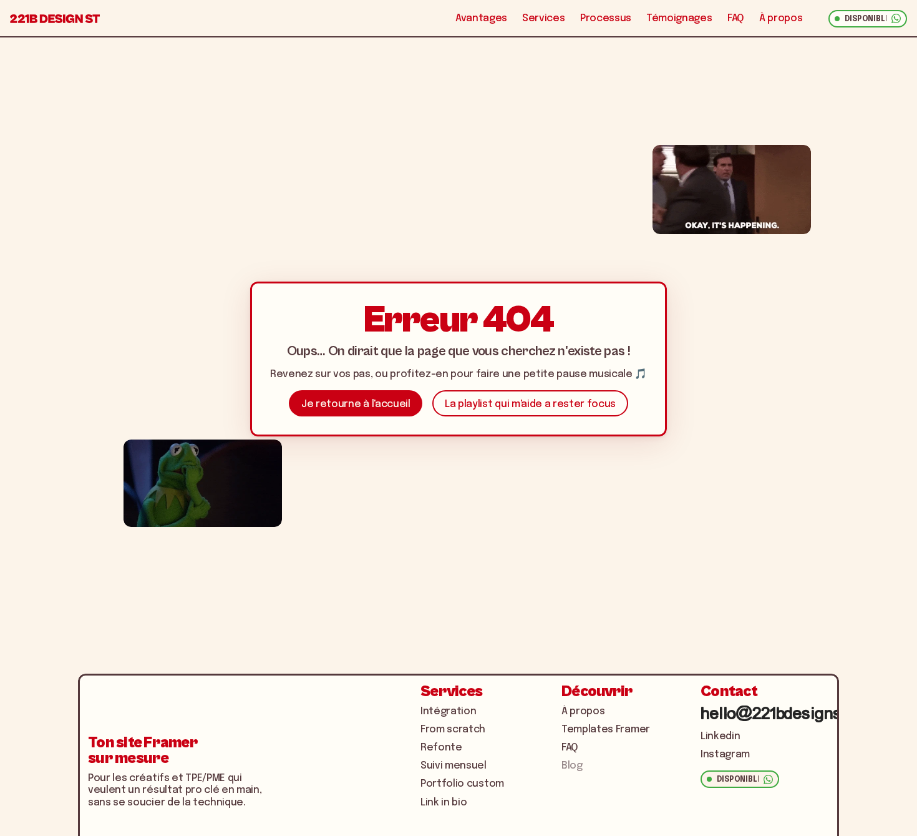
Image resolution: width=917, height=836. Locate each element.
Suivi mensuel (453, 765)
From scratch (452, 729)
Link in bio (443, 802)
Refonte (441, 747)
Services (543, 18)
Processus (605, 18)
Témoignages (679, 18)
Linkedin (720, 736)
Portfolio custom (462, 784)
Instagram (725, 754)
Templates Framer (605, 729)
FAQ (735, 18)
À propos (780, 18)
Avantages (481, 18)
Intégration (448, 711)
